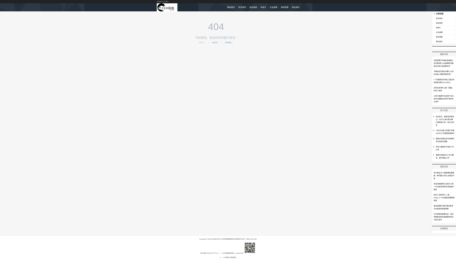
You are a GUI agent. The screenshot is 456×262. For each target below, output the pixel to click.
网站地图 (233, 257)
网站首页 (231, 7)
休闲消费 (284, 7)
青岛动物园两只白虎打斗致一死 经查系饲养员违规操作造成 (444, 186)
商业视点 (296, 7)
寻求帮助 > (229, 43)
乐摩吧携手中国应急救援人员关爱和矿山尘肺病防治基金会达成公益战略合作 (444, 63)
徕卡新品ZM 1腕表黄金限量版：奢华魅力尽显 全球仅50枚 (444, 175)
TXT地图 (226, 257)
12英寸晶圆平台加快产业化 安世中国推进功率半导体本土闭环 (444, 99)
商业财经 (253, 7)
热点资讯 (242, 7)
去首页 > (215, 43)
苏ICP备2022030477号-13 (208, 253)
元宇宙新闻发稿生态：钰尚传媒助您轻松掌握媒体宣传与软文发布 (444, 217)
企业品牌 (273, 7)
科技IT (263, 7)
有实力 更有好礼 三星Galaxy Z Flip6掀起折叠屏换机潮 (444, 197)
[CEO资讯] (167, 10)
